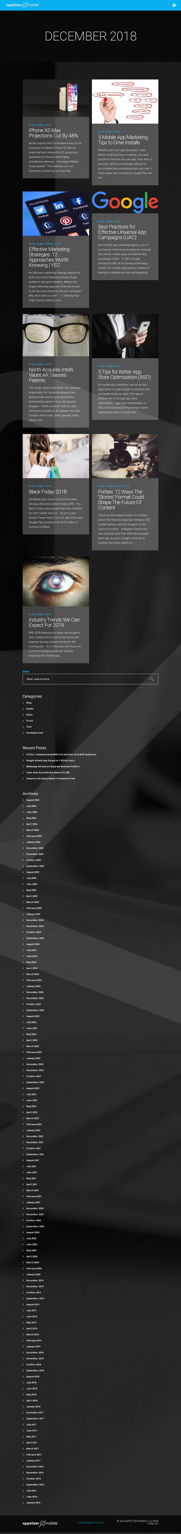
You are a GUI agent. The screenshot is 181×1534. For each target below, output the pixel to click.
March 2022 (32, 1118)
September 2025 (35, 866)
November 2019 (34, 1286)
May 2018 (31, 1394)
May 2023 (31, 1034)
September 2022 (35, 1082)
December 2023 (34, 992)
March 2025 (32, 902)
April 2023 (31, 1040)
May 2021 (31, 1178)
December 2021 (34, 1136)
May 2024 (31, 962)
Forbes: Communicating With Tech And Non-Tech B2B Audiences (61, 754)
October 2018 (33, 1364)
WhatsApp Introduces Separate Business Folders (53, 766)
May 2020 (31, 1250)
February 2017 (34, 1454)
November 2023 (34, 998)
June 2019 (31, 1316)
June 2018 (31, 1388)
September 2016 (35, 1484)
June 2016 (31, 1496)
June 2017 (31, 1430)
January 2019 (33, 1346)
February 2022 (34, 1124)
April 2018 (31, 1400)
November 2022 (34, 1070)
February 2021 (34, 1196)
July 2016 (31, 1490)
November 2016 (34, 1472)
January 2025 (33, 914)
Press (49, 244)
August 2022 (32, 1088)
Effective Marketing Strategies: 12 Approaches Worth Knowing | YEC (49, 257)
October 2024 (33, 932)
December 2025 (34, 848)
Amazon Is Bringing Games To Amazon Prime (50, 778)
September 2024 (35, 938)
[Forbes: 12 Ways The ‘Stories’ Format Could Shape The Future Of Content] (125, 455)
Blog (32, 125)
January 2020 (33, 1274)
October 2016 (33, 1478)
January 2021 (33, 1202)
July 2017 (31, 1424)
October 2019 (33, 1292)
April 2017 (31, 1442)
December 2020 (34, 1208)
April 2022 (31, 1112)
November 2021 (34, 1142)
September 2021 (35, 1154)
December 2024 (34, 920)
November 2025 (34, 854)
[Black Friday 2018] (56, 455)
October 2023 (33, 1004)
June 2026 (31, 812)
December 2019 (34, 1280)
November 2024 (34, 926)
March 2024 (32, 974)
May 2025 (31, 890)
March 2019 (32, 1334)
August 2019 (32, 1304)
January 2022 (33, 1130)
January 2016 (33, 1502)
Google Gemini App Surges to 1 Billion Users (50, 760)
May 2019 (31, 1322)
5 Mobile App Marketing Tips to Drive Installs (123, 140)
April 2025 (31, 896)
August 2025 (32, 872)
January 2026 (33, 842)
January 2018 (33, 1406)
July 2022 (31, 1094)
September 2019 (35, 1298)
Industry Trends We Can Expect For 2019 (54, 622)
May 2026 (31, 818)
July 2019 (31, 1310)
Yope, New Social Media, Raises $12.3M (47, 772)
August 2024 (32, 944)
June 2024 (31, 956)
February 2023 (34, 1052)
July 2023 (31, 1022)
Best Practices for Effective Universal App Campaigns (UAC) (122, 232)
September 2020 (35, 1226)
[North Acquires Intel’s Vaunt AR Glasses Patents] (56, 335)
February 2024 (34, 980)
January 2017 (33, 1460)
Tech (48, 125)
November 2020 (34, 1214)
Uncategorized (34, 732)
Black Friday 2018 (47, 492)
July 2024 (31, 950)
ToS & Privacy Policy (90, 1522)
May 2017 (31, 1436)
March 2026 (32, 830)
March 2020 (32, 1262)
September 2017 (35, 1418)
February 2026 (34, 836)
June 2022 (31, 1100)
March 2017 (32, 1448)
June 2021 (31, 1172)
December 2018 (34, 1352)
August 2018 (32, 1376)
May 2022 (31, 1106)
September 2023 (35, 1010)
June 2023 (31, 1028)
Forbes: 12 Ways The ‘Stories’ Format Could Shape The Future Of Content (121, 500)
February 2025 (34, 908)
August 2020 (32, 1232)
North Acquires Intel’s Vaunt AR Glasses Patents (51, 374)
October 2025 (33, 860)
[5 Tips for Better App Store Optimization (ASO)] (125, 336)
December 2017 (34, 1412)
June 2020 (31, 1244)
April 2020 (31, 1256)
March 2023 (32, 1046)
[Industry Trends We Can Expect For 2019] (56, 581)
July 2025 (31, 878)
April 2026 (31, 824)
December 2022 (34, 1064)
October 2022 (33, 1076)
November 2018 (34, 1358)
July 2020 (31, 1238)
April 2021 (31, 1184)
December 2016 (34, 1466)
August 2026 (32, 800)
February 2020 (34, 1268)
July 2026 (31, 806)
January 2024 (33, 986)
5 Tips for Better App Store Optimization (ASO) (124, 374)
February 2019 (34, 1340)
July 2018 (31, 1382)
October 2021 (33, 1148)
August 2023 (32, 1016)
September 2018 (35, 1370)
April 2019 (31, 1328)
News (40, 125)
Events (29, 708)
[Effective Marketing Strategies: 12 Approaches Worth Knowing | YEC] (56, 213)
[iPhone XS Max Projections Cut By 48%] (56, 98)
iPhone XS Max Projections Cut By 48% (53, 133)
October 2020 (33, 1220)
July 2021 (31, 1166)
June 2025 (31, 884)
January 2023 (33, 1058)
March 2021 (32, 1190)
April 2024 (31, 968)
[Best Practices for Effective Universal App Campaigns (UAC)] (125, 202)
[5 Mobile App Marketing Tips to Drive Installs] (125, 101)
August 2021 (32, 1160)
